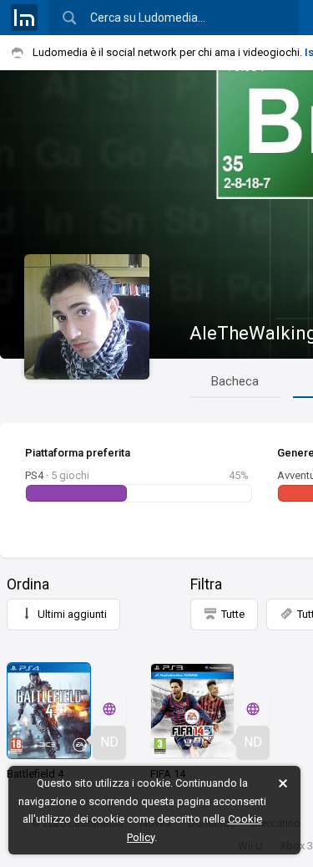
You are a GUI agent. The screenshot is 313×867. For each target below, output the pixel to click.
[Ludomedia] (24, 17)
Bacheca (235, 381)
